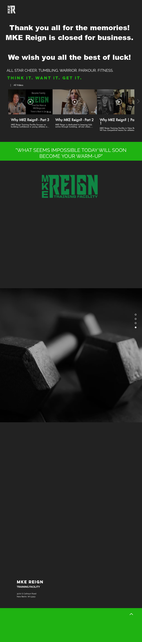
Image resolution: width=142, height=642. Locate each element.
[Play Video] (30, 102)
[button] (16, 85)
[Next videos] (138, 101)
